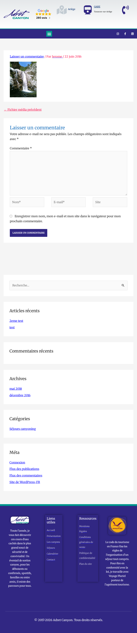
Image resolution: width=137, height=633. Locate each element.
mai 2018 (15, 388)
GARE (97, 6)
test (12, 327)
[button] (49, 34)
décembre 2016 (20, 395)
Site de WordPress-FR (24, 482)
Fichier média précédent (23, 109)
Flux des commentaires (25, 475)
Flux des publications (24, 469)
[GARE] (87, 9)
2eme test (16, 321)
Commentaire (21, 148)
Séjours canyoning (22, 429)
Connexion (17, 462)
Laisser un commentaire (27, 56)
